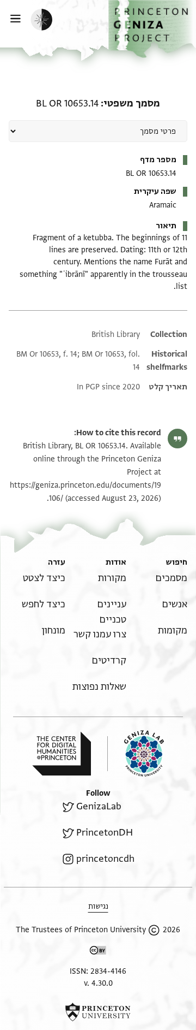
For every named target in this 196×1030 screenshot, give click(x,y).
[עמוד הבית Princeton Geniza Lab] (135, 753)
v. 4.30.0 (98, 983)
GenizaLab (98, 806)
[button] (152, 29)
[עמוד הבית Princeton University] (98, 1012)
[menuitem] (171, 578)
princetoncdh (105, 859)
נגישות (98, 906)
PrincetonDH (104, 832)
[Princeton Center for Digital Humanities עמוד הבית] (61, 754)
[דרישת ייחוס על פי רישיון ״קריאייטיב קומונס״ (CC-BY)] (98, 952)
